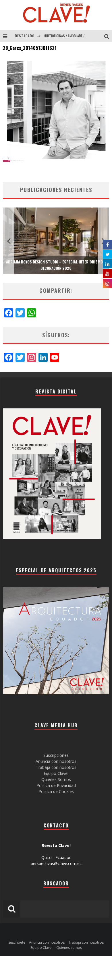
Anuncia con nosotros (56, 761)
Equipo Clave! (56, 773)
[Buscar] (108, 36)
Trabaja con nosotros (56, 767)
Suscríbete (16, 942)
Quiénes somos (69, 947)
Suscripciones (56, 755)
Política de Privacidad (56, 785)
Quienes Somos (56, 779)
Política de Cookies (56, 791)
